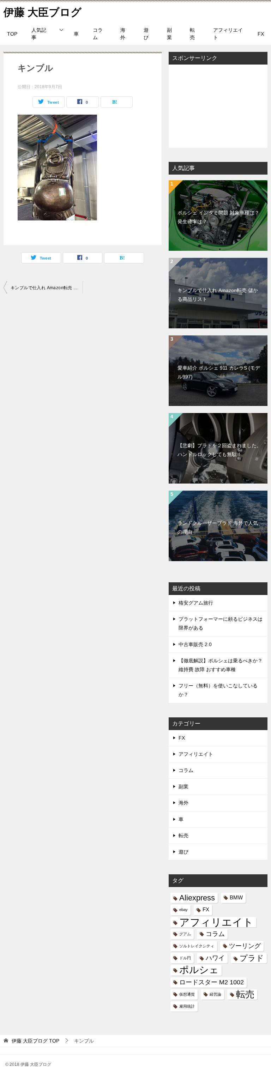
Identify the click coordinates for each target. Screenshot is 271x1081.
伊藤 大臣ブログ (43, 12)
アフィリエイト (228, 33)
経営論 (215, 994)
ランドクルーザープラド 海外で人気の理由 (217, 527)
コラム (98, 33)
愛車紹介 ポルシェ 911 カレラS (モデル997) (218, 372)
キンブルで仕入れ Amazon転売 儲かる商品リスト (47, 287)
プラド (252, 958)
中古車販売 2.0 (195, 644)
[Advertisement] (218, 105)
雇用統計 (187, 1006)
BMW (236, 897)
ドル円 (185, 958)
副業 (169, 33)
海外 (122, 33)
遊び (146, 33)
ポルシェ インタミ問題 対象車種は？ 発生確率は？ (218, 217)
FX (261, 34)
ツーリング (245, 945)
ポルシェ (199, 970)
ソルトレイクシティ (196, 946)
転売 (192, 33)
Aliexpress (197, 897)
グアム (185, 934)
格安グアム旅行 (196, 603)
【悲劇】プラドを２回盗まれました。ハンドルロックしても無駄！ (219, 450)
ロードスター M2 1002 (211, 982)
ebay (183, 909)
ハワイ (215, 957)
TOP (12, 34)
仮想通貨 (187, 994)
